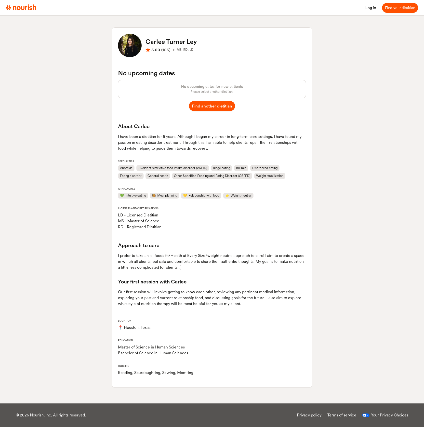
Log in (370, 7)
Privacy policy (309, 415)
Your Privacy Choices (389, 415)
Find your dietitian (400, 8)
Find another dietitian (212, 106)
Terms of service (341, 415)
